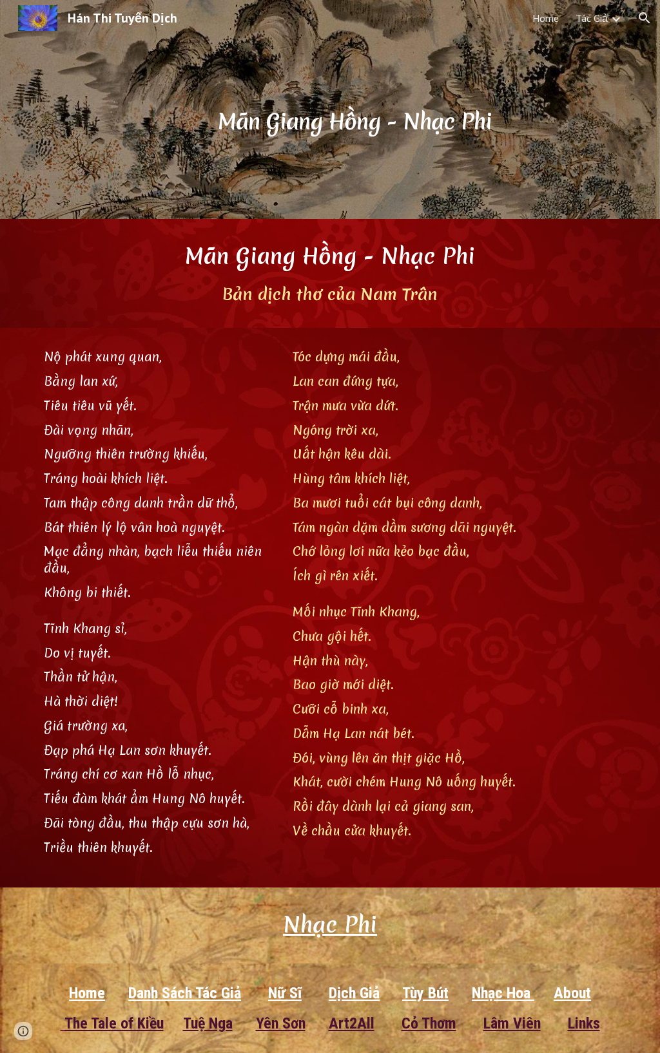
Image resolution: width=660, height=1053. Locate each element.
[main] (354, 109)
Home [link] (545, 18)
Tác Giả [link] (592, 18)
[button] (644, 18)
